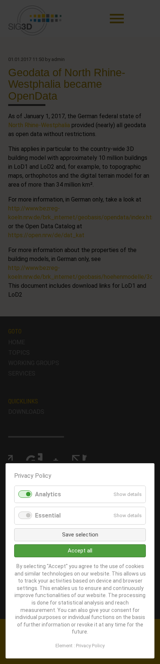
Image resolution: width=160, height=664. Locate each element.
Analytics (48, 494)
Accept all (80, 550)
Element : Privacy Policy (80, 645)
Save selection (80, 534)
